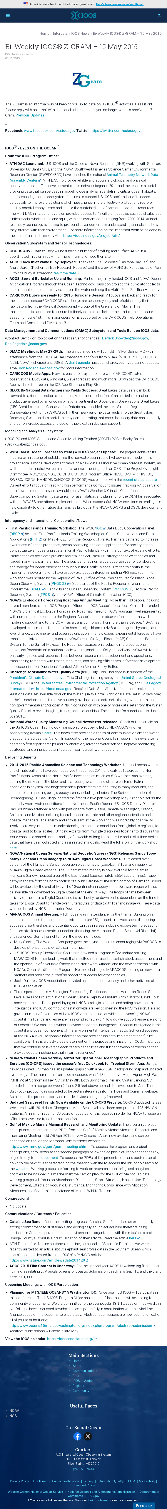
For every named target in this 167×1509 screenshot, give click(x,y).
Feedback (144, 1505)
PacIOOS (121, 589)
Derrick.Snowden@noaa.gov (125, 338)
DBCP (15, 534)
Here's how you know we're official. (120, 4)
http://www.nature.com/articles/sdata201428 (47, 1260)
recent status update (140, 479)
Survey (88, 1481)
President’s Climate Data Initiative (37, 677)
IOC (99, 528)
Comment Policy (83, 1485)
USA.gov (93, 1496)
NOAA (14, 1410)
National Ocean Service (47, 1491)
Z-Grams (27, 54)
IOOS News (12, 54)
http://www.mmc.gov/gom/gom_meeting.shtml (49, 1146)
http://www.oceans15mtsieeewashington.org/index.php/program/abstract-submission (81, 1325)
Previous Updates (30, 115)
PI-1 (34, 539)
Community (81, 1391)
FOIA (131, 1481)
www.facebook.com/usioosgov (49, 130)
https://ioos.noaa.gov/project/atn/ (91, 235)
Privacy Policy (19, 1481)
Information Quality (111, 1481)
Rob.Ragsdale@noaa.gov (25, 344)
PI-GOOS (59, 583)
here (48, 733)
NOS (13, 1416)
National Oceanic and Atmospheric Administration (101, 1491)
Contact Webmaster (65, 1481)
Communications (85, 1371)
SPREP (36, 589)
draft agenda (79, 362)
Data (76, 1376)
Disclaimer (40, 1481)
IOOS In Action (83, 1381)
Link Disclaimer (98, 1500)
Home (77, 1361)
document (49, 1157)
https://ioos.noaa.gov (53, 689)
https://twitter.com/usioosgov (115, 130)
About (77, 1366)
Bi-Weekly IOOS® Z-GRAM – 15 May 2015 (71, 46)
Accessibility (147, 1481)
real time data (64, 273)
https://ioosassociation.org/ (70, 1339)
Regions (78, 1386)
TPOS (45, 594)
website (22, 1169)
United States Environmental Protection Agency (79, 683)
